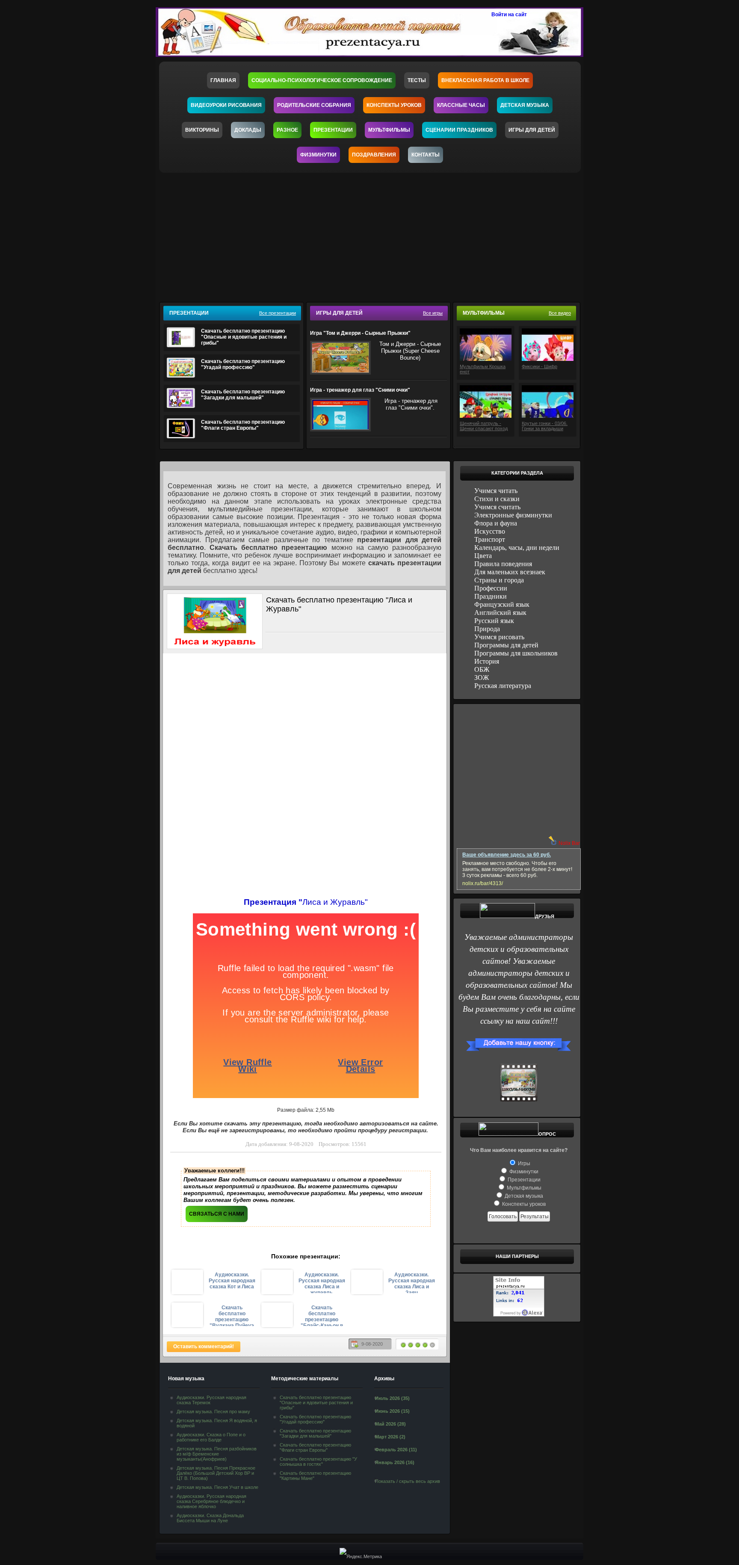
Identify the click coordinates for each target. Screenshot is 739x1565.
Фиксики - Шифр (539, 366)
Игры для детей (531, 130)
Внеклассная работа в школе (485, 80)
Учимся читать (495, 490)
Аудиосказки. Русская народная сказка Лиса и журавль (322, 1282)
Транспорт (489, 539)
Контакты (425, 155)
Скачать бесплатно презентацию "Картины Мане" (315, 1476)
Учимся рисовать (499, 637)
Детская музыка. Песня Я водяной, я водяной (217, 1423)
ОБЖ (481, 669)
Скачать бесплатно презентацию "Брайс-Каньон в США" (322, 1315)
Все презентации (277, 313)
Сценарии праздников (459, 130)
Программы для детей (506, 645)
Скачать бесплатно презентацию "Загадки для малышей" (243, 395)
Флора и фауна (495, 523)
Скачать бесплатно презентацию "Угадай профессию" (243, 364)
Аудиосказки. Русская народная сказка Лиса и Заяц (411, 1282)
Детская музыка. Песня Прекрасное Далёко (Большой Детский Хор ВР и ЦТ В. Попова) (216, 1473)
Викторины (202, 130)
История (486, 661)
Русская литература (502, 685)
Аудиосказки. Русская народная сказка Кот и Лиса (232, 1281)
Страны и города (499, 580)
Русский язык (494, 620)
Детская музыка (524, 105)
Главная (223, 80)
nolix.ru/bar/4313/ (482, 883)
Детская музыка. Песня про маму (213, 1411)
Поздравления (374, 155)
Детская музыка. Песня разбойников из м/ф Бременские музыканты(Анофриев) (217, 1454)
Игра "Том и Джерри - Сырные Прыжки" (360, 333)
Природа (487, 628)
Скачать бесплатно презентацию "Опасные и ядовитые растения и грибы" (244, 337)
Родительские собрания (314, 105)
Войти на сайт (509, 15)
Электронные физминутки (513, 515)
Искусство (489, 531)
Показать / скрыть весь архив (407, 1481)
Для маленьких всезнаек (509, 572)
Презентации (333, 130)
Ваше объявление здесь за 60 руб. (506, 855)
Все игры (433, 313)
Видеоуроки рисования (226, 105)
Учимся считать (497, 507)
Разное (287, 130)
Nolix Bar (569, 843)
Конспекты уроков (394, 105)
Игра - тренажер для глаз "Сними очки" (360, 390)
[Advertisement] (375, 235)
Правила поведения (503, 563)
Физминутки (318, 155)
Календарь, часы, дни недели (516, 547)
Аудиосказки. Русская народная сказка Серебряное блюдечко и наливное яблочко (211, 1501)
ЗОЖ (481, 677)
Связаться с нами (216, 1214)
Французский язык (501, 604)
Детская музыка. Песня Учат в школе (217, 1487)
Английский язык (500, 612)
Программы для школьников (516, 653)
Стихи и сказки (497, 498)
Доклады (247, 130)
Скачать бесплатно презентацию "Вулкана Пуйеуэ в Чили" (232, 1315)
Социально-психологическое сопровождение (321, 80)
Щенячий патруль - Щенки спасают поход (484, 426)
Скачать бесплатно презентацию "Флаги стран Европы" (243, 425)
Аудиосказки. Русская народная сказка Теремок (211, 1400)
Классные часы (461, 105)
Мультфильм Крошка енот (482, 369)
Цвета (483, 555)
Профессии (490, 588)
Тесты (417, 80)
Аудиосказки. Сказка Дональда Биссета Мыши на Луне (210, 1518)
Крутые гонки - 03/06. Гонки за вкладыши (545, 426)
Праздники (490, 596)
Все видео (560, 313)
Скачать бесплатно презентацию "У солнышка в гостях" (318, 1461)
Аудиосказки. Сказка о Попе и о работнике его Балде (211, 1437)
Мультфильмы (389, 130)
